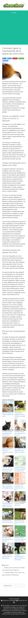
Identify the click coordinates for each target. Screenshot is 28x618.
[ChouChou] (14, 5)
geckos (6, 565)
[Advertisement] (14, 30)
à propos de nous (22, 600)
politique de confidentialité (9, 600)
